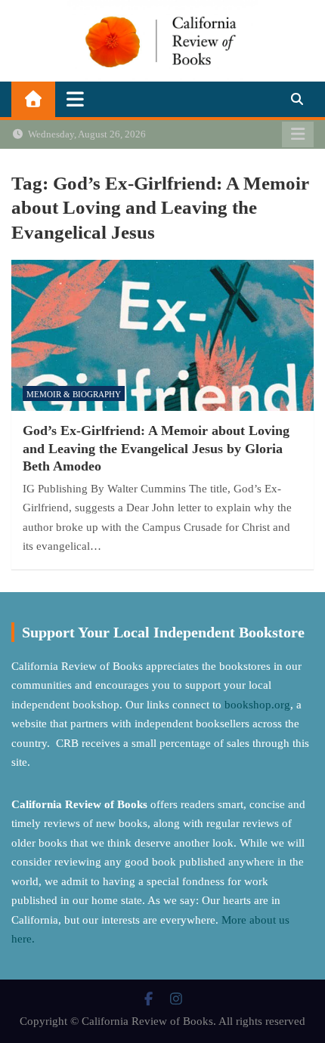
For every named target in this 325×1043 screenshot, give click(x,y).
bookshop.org (257, 705)
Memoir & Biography (73, 394)
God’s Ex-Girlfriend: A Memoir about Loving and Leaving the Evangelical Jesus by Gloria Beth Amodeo (156, 448)
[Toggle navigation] (75, 99)
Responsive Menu (298, 134)
